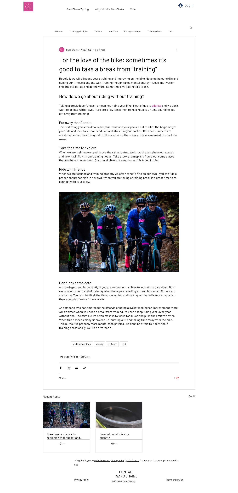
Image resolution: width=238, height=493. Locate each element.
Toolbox (98, 31)
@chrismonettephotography (109, 460)
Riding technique (132, 31)
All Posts (58, 31)
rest (124, 344)
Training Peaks (154, 31)
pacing (99, 344)
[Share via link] (84, 368)
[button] (191, 27)
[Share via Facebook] (60, 368)
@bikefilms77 (132, 460)
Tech (170, 31)
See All (192, 396)
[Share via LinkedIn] (76, 368)
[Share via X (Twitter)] (68, 368)
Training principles (78, 31)
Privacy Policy (81, 479)
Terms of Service (174, 479)
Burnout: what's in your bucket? (114, 435)
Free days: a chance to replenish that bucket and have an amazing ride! (63, 435)
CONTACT (126, 472)
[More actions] (177, 50)
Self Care (113, 31)
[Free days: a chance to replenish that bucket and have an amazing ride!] (66, 415)
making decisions (82, 344)
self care (112, 344)
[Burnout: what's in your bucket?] (119, 415)
